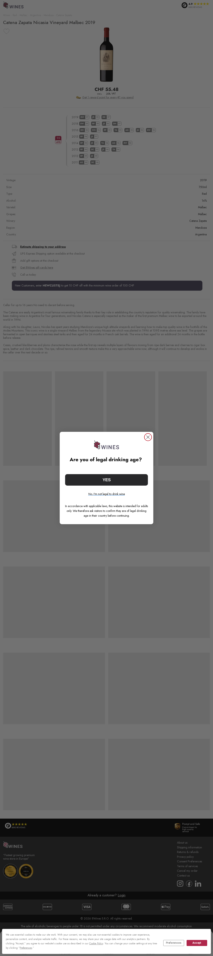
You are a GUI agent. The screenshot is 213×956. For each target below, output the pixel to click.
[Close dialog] (148, 437)
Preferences (174, 942)
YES (107, 479)
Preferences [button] (26, 948)
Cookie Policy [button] (96, 943)
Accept (196, 942)
